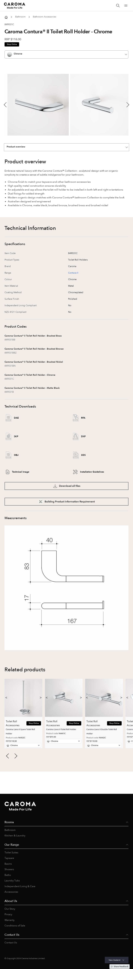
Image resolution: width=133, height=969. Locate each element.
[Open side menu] (126, 6)
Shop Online (12, 44)
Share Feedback (121, 966)
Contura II (73, 272)
